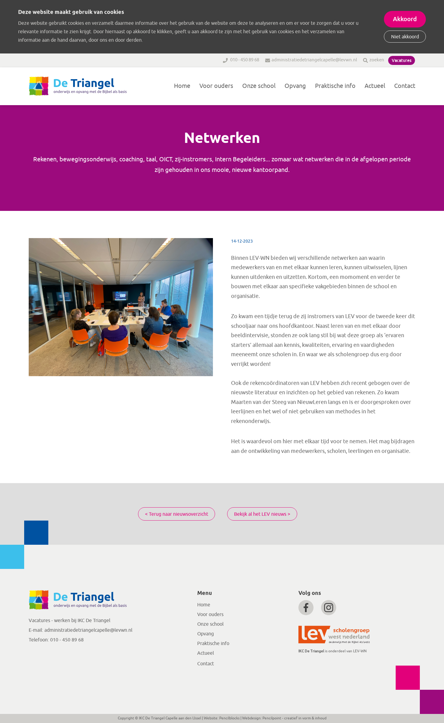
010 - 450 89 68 (244, 60)
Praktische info (335, 86)
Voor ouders (216, 86)
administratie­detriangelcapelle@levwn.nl (88, 630)
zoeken (376, 60)
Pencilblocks (229, 718)
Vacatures (401, 60)
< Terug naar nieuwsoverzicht (176, 514)
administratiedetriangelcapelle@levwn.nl (314, 60)
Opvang (295, 86)
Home (182, 86)
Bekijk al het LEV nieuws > (262, 514)
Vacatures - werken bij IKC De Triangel (69, 621)
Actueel (375, 86)
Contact (404, 86)
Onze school (258, 86)
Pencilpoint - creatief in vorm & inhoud (294, 718)
